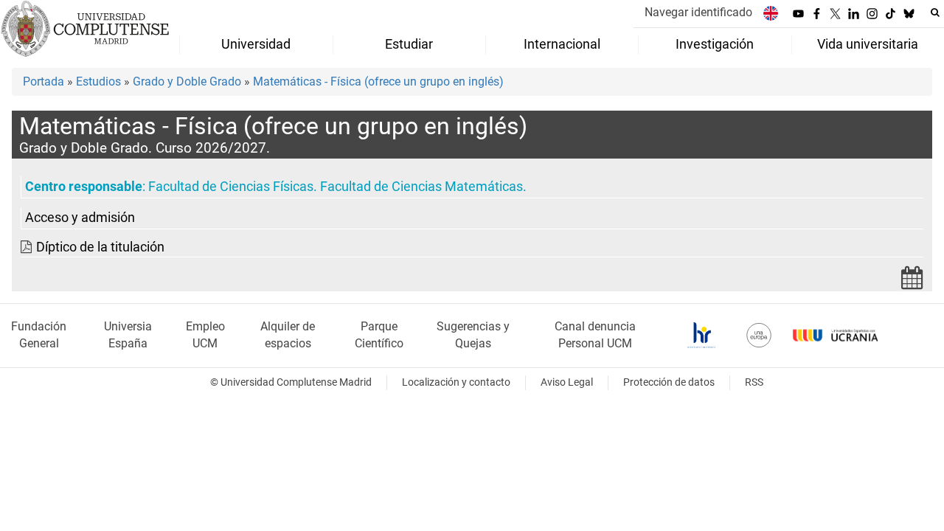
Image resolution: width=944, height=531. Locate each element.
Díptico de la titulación (100, 247)
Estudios (98, 81)
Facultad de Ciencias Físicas (230, 186)
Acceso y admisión (80, 217)
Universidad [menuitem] (256, 44)
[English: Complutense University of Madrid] (770, 13)
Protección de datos (669, 382)
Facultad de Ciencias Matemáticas (421, 186)
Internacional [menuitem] (562, 44)
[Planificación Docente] (912, 282)
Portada (43, 81)
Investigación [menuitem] (715, 44)
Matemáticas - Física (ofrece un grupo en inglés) (378, 81)
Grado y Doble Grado (187, 81)
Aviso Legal (567, 382)
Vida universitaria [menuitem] (867, 44)
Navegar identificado (698, 12)
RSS (754, 382)
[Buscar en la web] (935, 12)
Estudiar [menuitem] (409, 44)
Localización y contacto (456, 382)
